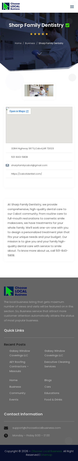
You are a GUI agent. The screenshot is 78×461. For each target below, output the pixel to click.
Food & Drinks (53, 399)
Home (18, 43)
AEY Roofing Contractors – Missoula (19, 366)
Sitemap (46, 455)
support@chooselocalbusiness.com (37, 428)
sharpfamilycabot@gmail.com (29, 165)
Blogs (48, 380)
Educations (51, 393)
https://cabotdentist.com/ (26, 174)
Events (13, 399)
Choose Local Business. (47, 451)
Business (30, 43)
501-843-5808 (19, 157)
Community (17, 393)
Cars (47, 387)
